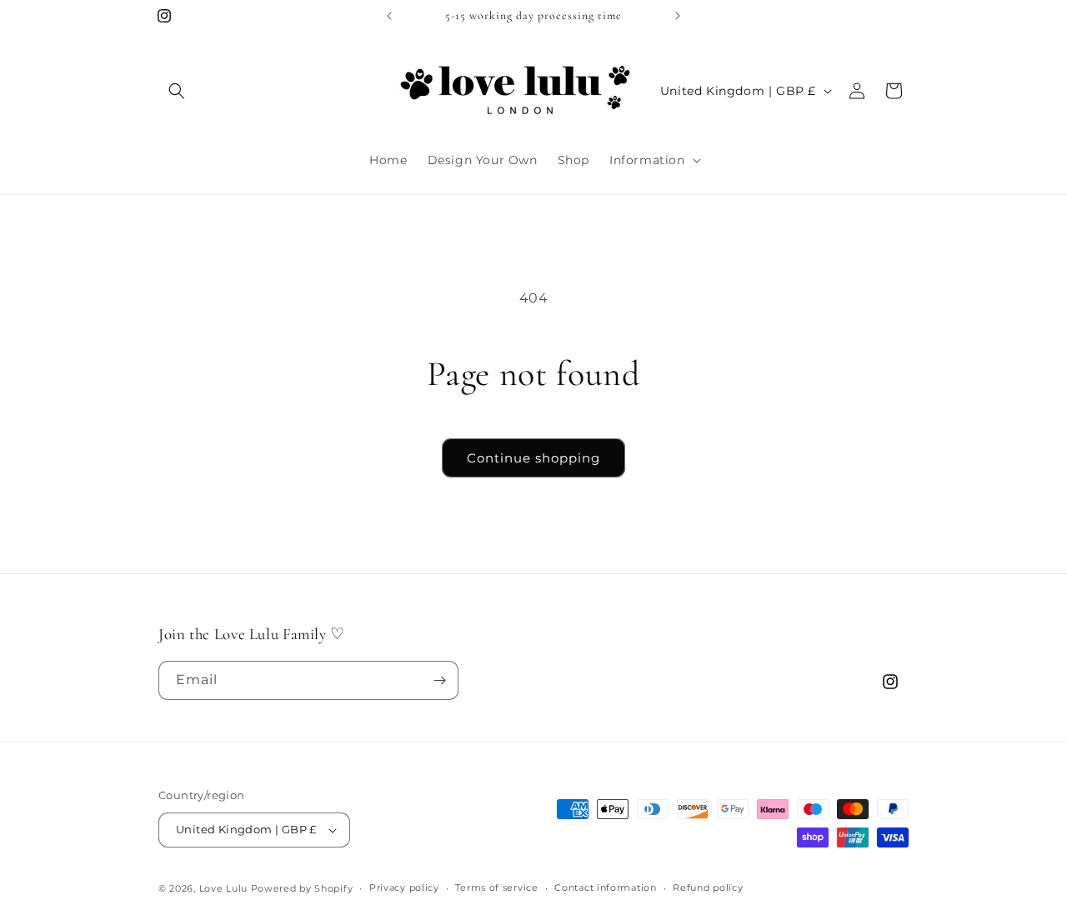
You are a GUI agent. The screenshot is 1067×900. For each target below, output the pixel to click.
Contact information (605, 887)
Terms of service (496, 887)
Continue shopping (533, 458)
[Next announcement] (677, 16)
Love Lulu (223, 888)
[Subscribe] (439, 680)
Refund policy (708, 887)
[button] (176, 90)
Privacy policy (404, 887)
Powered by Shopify (302, 888)
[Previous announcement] (389, 16)
